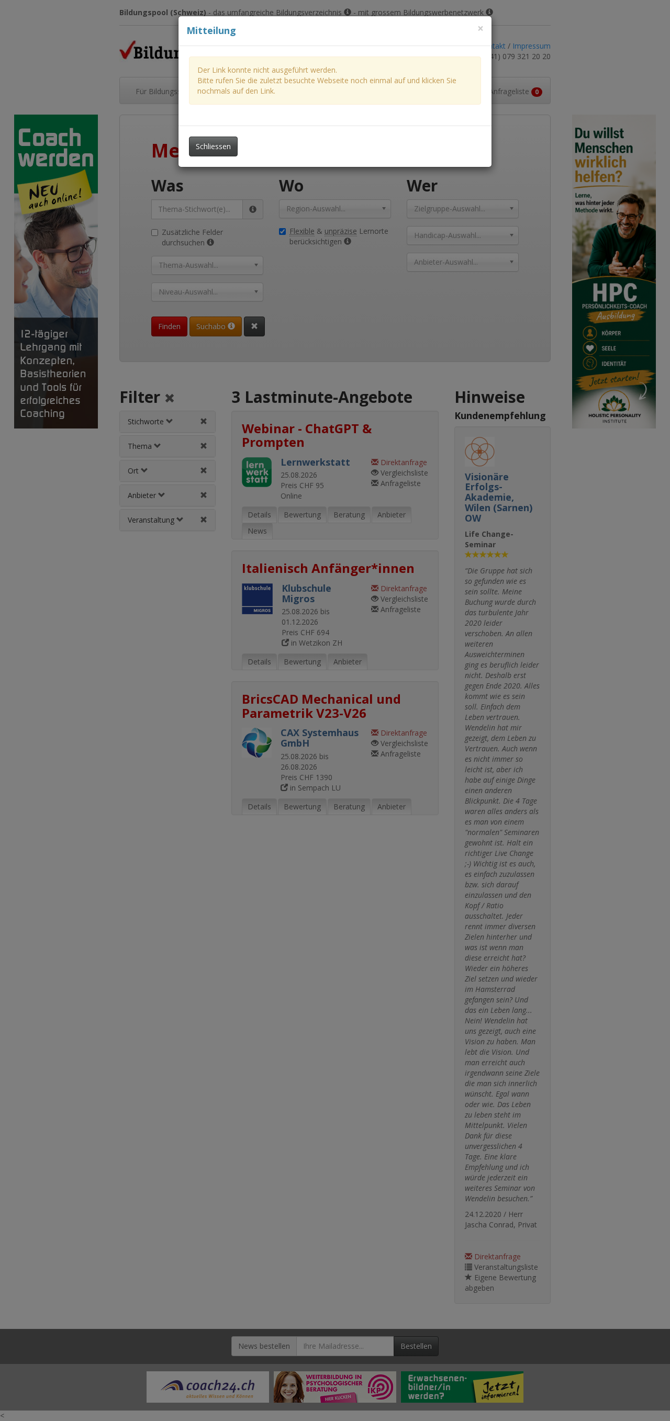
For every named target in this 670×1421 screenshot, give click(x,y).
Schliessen (213, 146)
